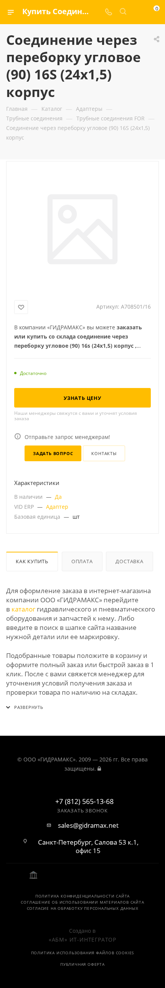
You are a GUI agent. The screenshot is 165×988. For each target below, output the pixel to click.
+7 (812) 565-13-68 (84, 801)
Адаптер (57, 506)
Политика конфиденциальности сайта (82, 896)
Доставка (129, 561)
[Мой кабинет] (137, 12)
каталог (23, 609)
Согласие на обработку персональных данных (83, 908)
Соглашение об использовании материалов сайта (82, 902)
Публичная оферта (82, 964)
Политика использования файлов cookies (82, 952)
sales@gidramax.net (88, 825)
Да (58, 496)
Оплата (82, 561)
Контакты (103, 453)
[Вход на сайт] (99, 768)
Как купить (32, 561)
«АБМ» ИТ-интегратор (82, 939)
